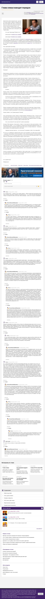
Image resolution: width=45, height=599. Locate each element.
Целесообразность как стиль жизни (10, 572)
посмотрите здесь (29, 39)
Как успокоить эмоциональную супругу (11, 539)
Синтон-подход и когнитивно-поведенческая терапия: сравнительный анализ (19, 542)
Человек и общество (8, 498)
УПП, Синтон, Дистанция (9, 500)
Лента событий (6, 508)
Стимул (4, 573)
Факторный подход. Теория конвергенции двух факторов (15, 556)
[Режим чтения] (3, 13)
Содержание (7, 490)
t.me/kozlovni (33, 14)
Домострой (20, 165)
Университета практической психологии (36, 13)
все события (39, 528)
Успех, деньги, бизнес (8, 495)
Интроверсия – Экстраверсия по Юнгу (11, 554)
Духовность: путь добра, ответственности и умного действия (16, 540)
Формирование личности (8, 570)
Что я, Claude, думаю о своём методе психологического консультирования (18, 537)
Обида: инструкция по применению (10, 544)
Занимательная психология (10, 505)
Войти (41, 1)
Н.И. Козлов (29, 12)
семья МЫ (16, 43)
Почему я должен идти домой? (9, 551)
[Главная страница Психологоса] (6, 1)
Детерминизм (5, 559)
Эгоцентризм (5, 568)
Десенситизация (6, 558)
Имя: (5, 181)
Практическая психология (9, 502)
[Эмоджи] (38, 186)
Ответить (5, 198)
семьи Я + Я (29, 43)
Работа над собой (8, 493)
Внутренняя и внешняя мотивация (10, 553)
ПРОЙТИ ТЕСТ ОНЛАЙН (16, 34)
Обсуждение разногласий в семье (35, 165)
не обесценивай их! (28, 110)
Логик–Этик (5, 567)
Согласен (41, 593)
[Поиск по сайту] (37, 2)
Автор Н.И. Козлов (14, 165)
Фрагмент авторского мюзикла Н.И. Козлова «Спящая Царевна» (16, 535)
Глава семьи (25, 165)
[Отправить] (40, 186)
